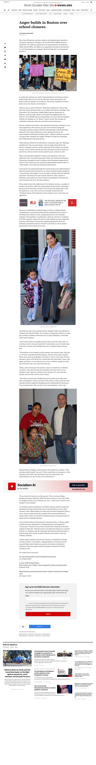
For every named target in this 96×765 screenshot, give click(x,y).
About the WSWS (57, 13)
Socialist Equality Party (41, 13)
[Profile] (91, 2)
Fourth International (27, 13)
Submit (48, 614)
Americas (31, 634)
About (87, 2)
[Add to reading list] (5, 67)
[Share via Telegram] (5, 55)
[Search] (91, 10)
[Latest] (8, 10)
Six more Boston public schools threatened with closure (37, 557)
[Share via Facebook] (5, 43)
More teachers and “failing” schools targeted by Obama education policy (43, 565)
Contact (83, 2)
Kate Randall (29, 33)
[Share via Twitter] (5, 47)
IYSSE (50, 13)
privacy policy (41, 607)
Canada (12, 647)
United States (46, 634)
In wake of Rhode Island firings (29, 563)
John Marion (22, 33)
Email (27, 595)
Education (38, 634)
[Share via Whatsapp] (5, 51)
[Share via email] (5, 59)
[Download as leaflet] (5, 63)
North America (23, 634)
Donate (72, 13)
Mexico (16, 647)
